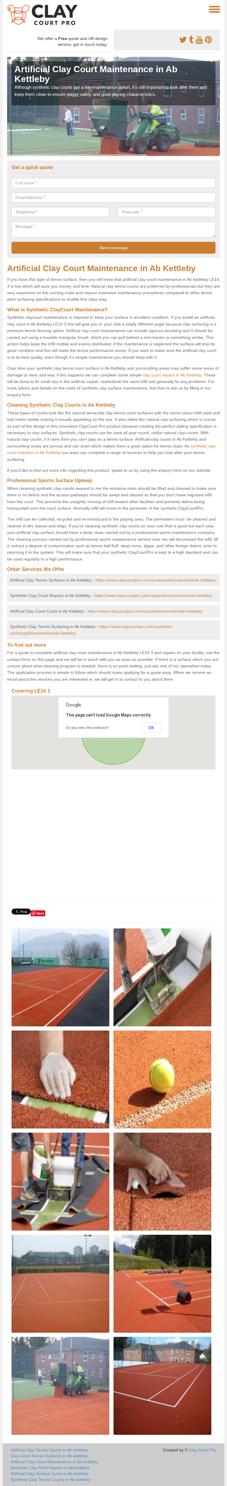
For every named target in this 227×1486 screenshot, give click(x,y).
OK (151, 727)
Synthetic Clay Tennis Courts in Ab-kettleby (50, 1479)
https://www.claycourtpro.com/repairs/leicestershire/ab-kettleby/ (153, 595)
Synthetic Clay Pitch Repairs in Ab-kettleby (50, 1467)
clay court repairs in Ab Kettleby (172, 375)
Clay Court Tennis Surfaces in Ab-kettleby (49, 1455)
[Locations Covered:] (10, 9)
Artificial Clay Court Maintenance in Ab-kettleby (54, 1461)
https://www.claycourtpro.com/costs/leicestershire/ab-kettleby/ (145, 611)
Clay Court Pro (202, 1450)
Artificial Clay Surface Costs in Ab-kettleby (49, 1473)
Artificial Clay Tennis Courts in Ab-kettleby (49, 1450)
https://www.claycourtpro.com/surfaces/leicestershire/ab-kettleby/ (155, 580)
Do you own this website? (87, 728)
